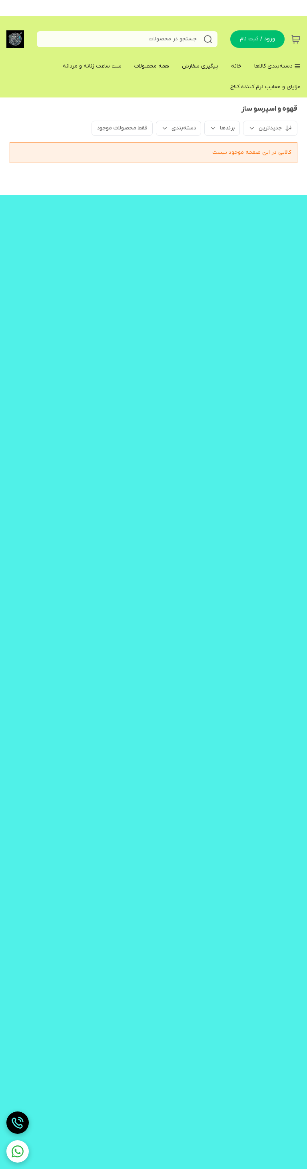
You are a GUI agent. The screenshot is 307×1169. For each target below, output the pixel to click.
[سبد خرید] (296, 39)
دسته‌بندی (183, 128)
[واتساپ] (17, 1151)
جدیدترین (270, 128)
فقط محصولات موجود (122, 128)
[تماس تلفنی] (17, 1122)
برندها (227, 128)
